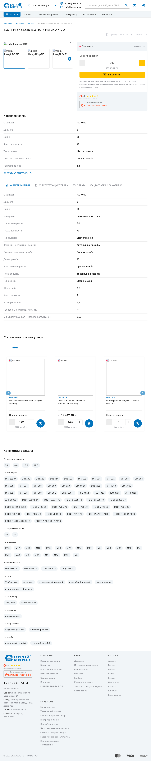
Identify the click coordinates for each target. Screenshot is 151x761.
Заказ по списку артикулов (88, 686)
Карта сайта (80, 691)
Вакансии (45, 665)
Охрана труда (47, 678)
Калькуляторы (47, 707)
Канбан (78, 678)
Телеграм (17, 713)
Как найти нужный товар (52, 715)
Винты (111, 669)
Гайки (111, 673)
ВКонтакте (9, 716)
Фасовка (78, 673)
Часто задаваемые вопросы (54, 728)
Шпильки (112, 691)
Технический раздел (50, 711)
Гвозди (111, 678)
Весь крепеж (114, 695)
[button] (126, 5)
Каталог (20, 23)
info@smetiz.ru (11, 688)
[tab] (18, 185)
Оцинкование (81, 669)
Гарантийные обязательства (55, 737)
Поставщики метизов (51, 669)
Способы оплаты (49, 724)
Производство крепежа (86, 665)
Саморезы (113, 682)
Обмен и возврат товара (53, 732)
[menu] (28, 14)
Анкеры (112, 661)
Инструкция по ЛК (49, 720)
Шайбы (112, 686)
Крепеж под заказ (83, 682)
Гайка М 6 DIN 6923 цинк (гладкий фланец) (25, 402)
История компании (50, 661)
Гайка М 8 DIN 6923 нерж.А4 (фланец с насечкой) (71, 402)
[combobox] (42, 5)
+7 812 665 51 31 (16, 683)
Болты (31, 23)
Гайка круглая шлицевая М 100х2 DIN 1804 (122, 402)
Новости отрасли (49, 673)
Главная (8, 23)
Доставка (79, 661)
